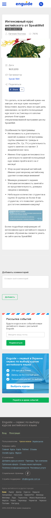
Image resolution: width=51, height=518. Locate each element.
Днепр (18, 492)
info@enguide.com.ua (31, 479)
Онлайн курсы (8, 453)
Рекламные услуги (38, 468)
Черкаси (42, 500)
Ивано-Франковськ (37, 498)
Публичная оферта (10, 464)
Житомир (6, 498)
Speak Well (14, 78)
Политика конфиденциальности (15, 468)
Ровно (13, 500)
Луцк (14, 498)
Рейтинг (25, 449)
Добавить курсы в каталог (13, 461)
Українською (37, 441)
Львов (11, 492)
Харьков (36, 492)
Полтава (5, 503)
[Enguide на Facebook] (27, 473)
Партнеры (30, 461)
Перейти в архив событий (25, 400)
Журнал (18, 453)
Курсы (12, 449)
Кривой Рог (29, 495)
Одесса (27, 492)
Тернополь (22, 498)
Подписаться (15, 343)
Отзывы (33, 449)
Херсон (5, 500)
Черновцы (22, 500)
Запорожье (7, 495)
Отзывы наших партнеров (30, 464)
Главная (5, 449)
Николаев (18, 495)
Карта (18, 449)
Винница (39, 495)
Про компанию (41, 461)
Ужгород (15, 503)
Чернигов (33, 500)
